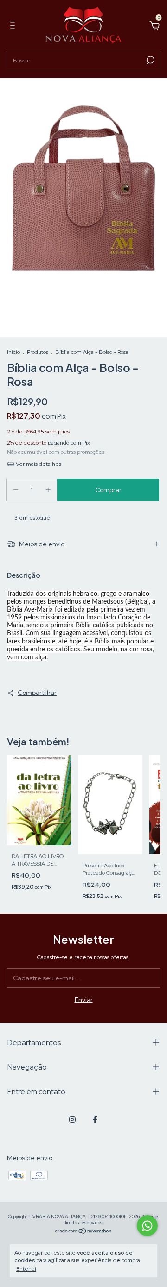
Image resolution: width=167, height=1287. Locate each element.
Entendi (26, 1269)
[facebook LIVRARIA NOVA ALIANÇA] (95, 1119)
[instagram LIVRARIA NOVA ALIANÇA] (72, 1119)
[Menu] (14, 27)
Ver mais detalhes (37, 464)
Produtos (37, 352)
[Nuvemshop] (84, 1232)
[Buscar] (149, 60)
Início (13, 352)
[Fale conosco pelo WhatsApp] (147, 1225)
